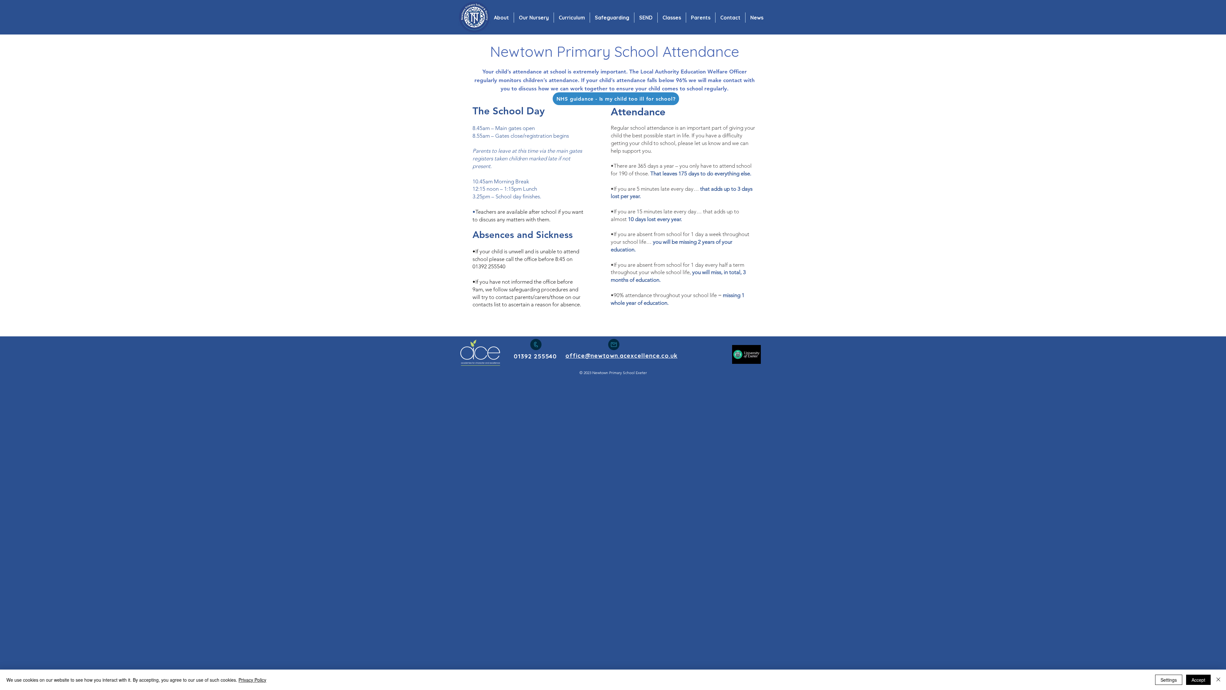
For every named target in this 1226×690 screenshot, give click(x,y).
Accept (1198, 680)
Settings (1169, 680)
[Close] (1218, 680)
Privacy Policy (252, 680)
